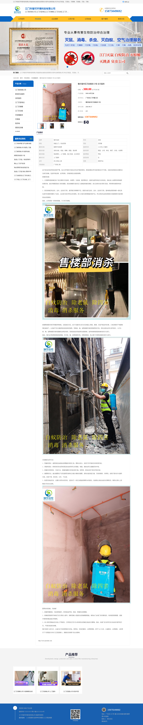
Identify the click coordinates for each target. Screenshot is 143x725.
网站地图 (49, 717)
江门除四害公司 (20, 90)
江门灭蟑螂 (19, 106)
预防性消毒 (19, 127)
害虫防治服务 (20, 94)
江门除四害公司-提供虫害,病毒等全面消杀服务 (23, 151)
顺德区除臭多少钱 (19, 155)
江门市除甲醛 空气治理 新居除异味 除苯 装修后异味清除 (23, 143)
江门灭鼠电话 (20, 102)
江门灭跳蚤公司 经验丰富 (71, 691)
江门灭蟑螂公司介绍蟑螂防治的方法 (24, 691)
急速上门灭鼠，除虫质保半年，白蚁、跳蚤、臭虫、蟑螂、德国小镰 (23, 159)
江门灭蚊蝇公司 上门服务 (47, 691)
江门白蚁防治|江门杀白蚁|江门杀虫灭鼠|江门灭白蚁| (23, 175)
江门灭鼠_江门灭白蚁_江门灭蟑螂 (23, 179)
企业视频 (55, 19)
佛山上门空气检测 (19, 163)
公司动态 (88, 19)
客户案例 (104, 19)
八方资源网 (29, 717)
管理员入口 (42, 717)
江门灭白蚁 (19, 111)
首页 (21, 78)
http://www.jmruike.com (45, 640)
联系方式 (121, 19)
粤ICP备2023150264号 (38, 711)
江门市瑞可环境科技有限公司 (27, 715)
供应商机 (38, 19)
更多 (31, 139)
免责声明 (36, 717)
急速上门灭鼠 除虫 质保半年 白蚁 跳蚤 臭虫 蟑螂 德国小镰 (23, 171)
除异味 (17, 123)
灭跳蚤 (17, 119)
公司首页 (21, 19)
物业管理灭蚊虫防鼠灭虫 (21, 167)
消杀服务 (18, 98)
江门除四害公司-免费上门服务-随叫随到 (23, 147)
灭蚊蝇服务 (34, 78)
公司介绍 (71, 19)
